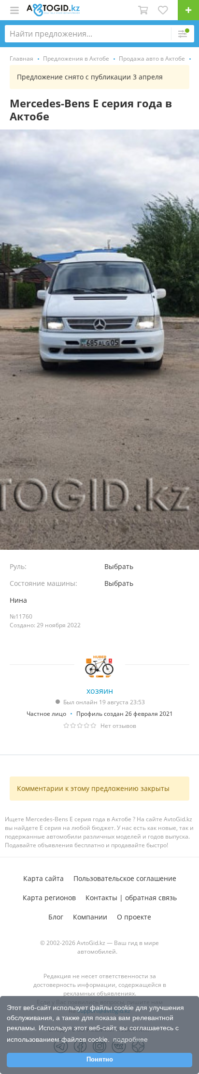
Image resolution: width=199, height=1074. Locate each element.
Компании (90, 916)
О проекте (134, 916)
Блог (55, 916)
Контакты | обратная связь (131, 897)
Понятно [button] (99, 1059)
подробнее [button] (130, 1039)
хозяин (99, 691)
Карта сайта (43, 878)
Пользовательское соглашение (124, 878)
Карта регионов (49, 897)
